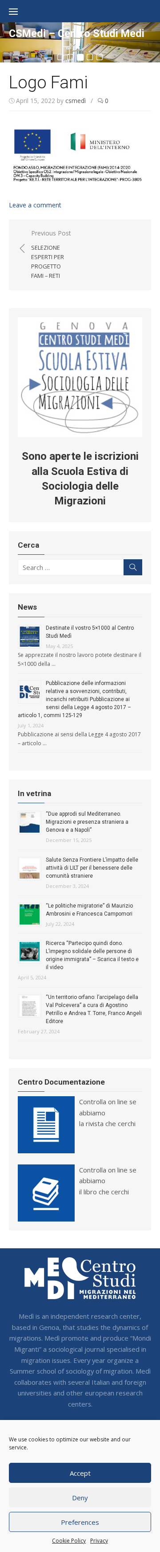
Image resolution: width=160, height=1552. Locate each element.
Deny (80, 1497)
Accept (80, 1473)
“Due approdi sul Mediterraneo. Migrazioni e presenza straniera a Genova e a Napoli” (87, 822)
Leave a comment (35, 205)
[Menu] (18, 11)
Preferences (80, 1522)
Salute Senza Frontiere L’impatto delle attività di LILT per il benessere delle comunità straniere (92, 868)
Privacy (99, 1540)
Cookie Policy (69, 1540)
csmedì (75, 100)
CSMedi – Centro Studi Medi (76, 33)
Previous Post (51, 254)
